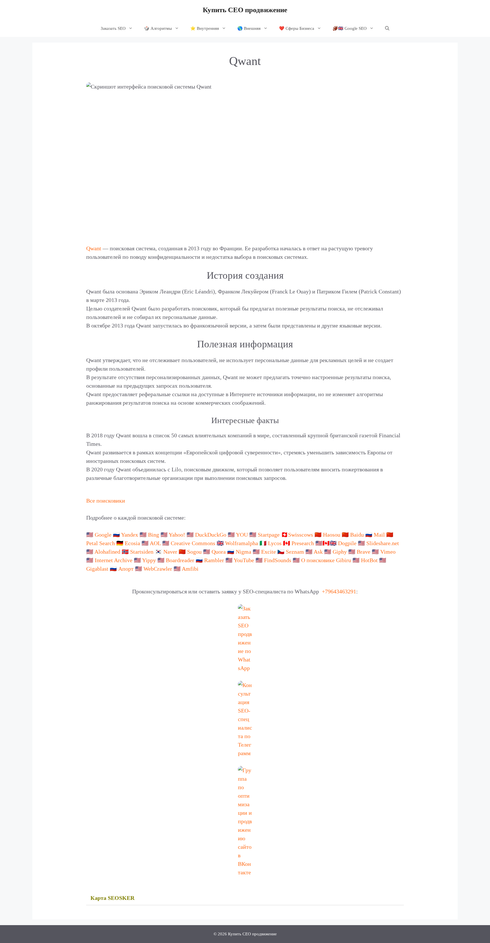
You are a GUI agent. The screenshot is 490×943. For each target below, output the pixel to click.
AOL (155, 543)
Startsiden (141, 552)
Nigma (243, 552)
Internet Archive (113, 560)
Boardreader (180, 560)
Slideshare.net (382, 543)
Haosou (331, 535)
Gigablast (97, 569)
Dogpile (347, 543)
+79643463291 (339, 591)
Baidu (357, 535)
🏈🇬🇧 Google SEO (350, 28)
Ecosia (132, 543)
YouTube (244, 560)
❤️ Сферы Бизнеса (296, 28)
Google (103, 535)
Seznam (295, 552)
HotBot (369, 560)
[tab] (245, 898)
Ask (318, 552)
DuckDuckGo (210, 535)
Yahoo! (177, 535)
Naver (170, 552)
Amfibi (190, 569)
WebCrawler (157, 569)
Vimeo (388, 552)
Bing (153, 535)
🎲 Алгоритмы (158, 28)
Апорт (126, 569)
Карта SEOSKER (112, 898)
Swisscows (300, 535)
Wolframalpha (241, 543)
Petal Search (100, 543)
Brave (363, 552)
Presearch (303, 543)
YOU (242, 535)
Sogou (194, 552)
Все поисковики (105, 500)
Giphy (340, 552)
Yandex (129, 535)
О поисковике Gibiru (326, 560)
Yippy (149, 560)
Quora (219, 552)
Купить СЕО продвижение (245, 10)
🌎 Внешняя (249, 28)
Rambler (214, 560)
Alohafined (107, 552)
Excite (268, 552)
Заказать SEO (113, 28)
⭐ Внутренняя (204, 28)
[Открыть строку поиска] (387, 28)
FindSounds (277, 560)
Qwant (93, 248)
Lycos (275, 543)
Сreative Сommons (193, 543)
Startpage (269, 535)
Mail (379, 535)
